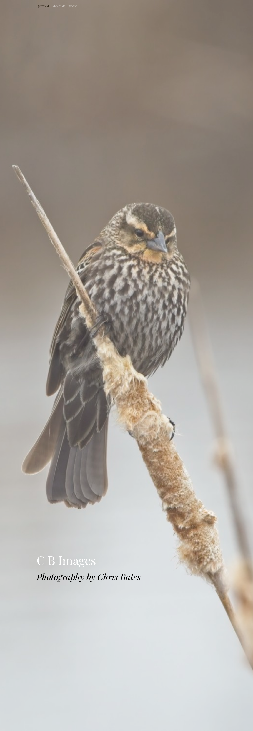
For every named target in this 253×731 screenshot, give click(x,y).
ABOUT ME (59, 6)
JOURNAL (43, 6)
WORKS (73, 6)
